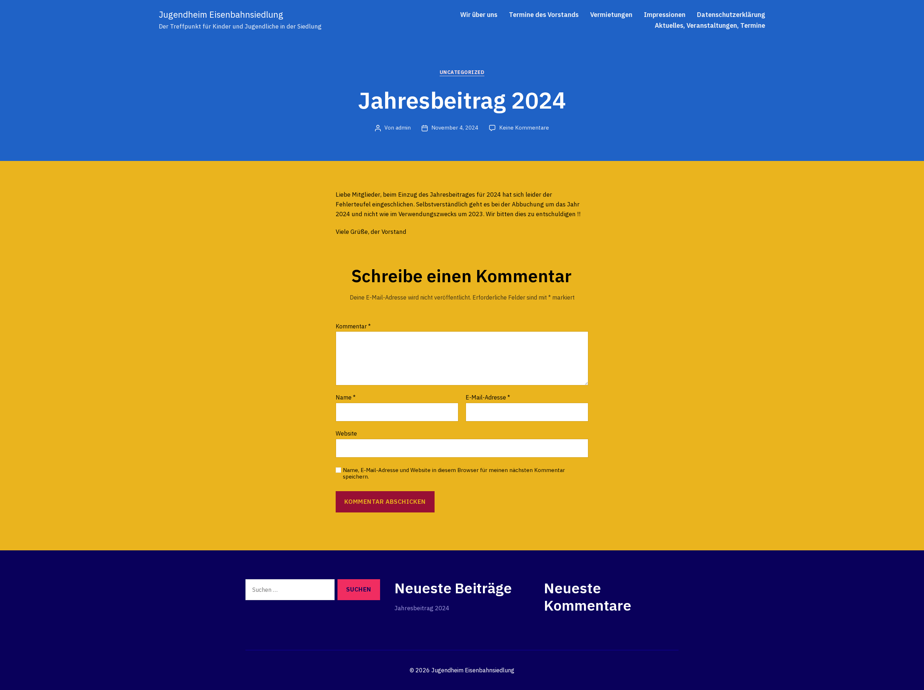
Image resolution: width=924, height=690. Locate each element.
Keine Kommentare (524, 127)
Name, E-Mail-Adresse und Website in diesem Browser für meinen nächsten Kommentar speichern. (454, 473)
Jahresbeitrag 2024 (422, 608)
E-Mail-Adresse (488, 397)
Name (346, 397)
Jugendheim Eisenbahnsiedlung (221, 14)
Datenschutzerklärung (731, 15)
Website (346, 433)
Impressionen (664, 15)
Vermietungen (611, 15)
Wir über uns (478, 15)
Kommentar (353, 326)
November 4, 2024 (454, 127)
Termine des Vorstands (544, 15)
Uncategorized (462, 72)
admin (403, 127)
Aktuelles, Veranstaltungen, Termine (710, 26)
